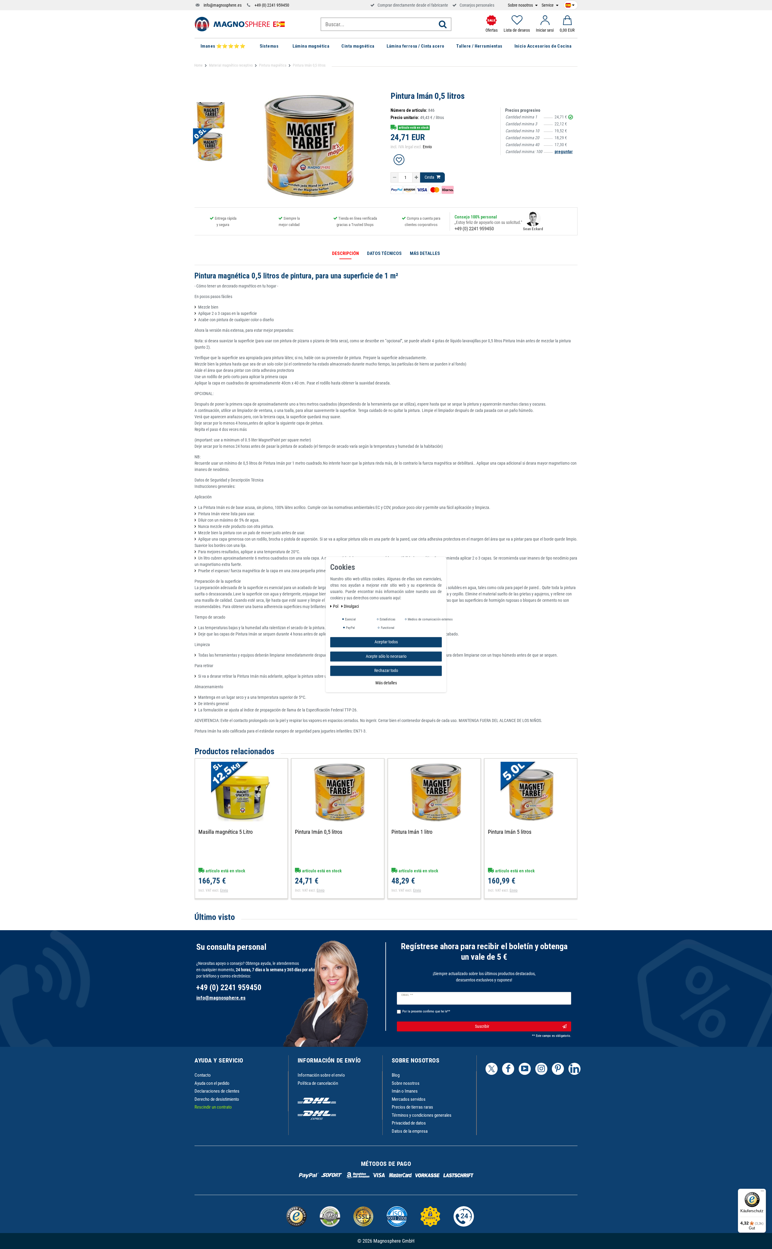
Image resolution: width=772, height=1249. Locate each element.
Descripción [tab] (345, 253)
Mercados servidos (409, 1099)
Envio (427, 146)
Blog (396, 1075)
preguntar (564, 151)
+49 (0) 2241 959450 (272, 5)
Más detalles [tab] (425, 253)
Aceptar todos (386, 641)
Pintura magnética (272, 65)
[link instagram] (541, 1069)
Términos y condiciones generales (421, 1115)
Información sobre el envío (321, 1075)
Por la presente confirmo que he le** (426, 1011)
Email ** (407, 994)
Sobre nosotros (521, 5)
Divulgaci (351, 606)
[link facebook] (508, 1069)
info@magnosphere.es (223, 5)
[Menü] (762, 1192)
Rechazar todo (386, 670)
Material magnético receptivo (231, 65)
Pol (336, 606)
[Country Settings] (569, 4)
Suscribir (482, 1026)
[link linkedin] (574, 1069)
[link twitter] (492, 1069)
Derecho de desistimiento (217, 1099)
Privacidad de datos (409, 1123)
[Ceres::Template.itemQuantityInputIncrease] (416, 177)
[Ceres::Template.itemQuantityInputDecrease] (394, 177)
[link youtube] (525, 1069)
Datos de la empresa (410, 1131)
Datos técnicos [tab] (384, 253)
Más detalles (386, 682)
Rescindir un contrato (213, 1107)
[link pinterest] (558, 1069)
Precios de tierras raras (412, 1107)
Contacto (203, 1075)
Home (198, 65)
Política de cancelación (318, 1083)
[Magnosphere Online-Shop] (240, 24)
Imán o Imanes (405, 1091)
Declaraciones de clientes (217, 1091)
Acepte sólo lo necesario (386, 656)
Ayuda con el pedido (212, 1083)
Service (548, 5)
